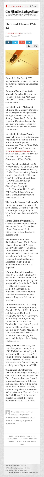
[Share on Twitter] (15, 42)
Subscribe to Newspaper (26, 442)
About (11, 436)
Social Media (13, 439)
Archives (11, 442)
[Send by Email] (35, 46)
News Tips (33, 439)
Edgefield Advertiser (14, 33)
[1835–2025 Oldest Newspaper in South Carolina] (22, 13)
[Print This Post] (28, 46)
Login (22, 444)
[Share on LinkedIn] (29, 42)
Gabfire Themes (33, 472)
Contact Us (31, 436)
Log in (11, 472)
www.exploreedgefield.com (18, 150)
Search (34, 6)
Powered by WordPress (21, 472)
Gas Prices (23, 439)
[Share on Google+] (22, 42)
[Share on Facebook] (9, 42)
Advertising (20, 436)
